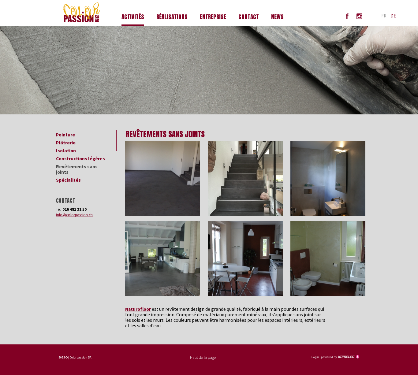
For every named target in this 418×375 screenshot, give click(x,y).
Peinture (65, 135)
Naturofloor (138, 309)
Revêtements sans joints (77, 169)
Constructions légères (80, 159)
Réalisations (172, 17)
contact (248, 17)
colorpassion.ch (86, 13)
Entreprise (213, 17)
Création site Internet (340, 357)
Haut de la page (203, 357)
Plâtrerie (66, 143)
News (277, 17)
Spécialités (68, 180)
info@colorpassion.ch (74, 214)
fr (383, 16)
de (393, 16)
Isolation (66, 151)
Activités (132, 17)
